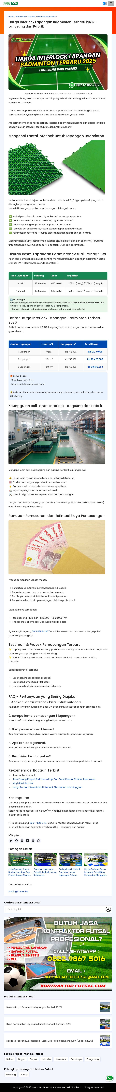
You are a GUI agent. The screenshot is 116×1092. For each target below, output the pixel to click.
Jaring (24, 1074)
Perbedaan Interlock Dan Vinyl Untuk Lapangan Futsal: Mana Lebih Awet (69, 872)
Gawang (11, 1074)
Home (11, 16)
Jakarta (46, 1059)
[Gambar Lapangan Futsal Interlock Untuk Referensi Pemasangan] (45, 859)
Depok (33, 1059)
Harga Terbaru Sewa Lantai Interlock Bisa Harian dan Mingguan (47, 787)
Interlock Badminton (46, 16)
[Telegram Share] (22, 840)
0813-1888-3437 (41, 631)
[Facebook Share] (16, 840)
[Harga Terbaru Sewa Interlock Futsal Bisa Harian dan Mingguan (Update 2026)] (96, 859)
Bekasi (9, 1059)
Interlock (32, 16)
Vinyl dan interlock (23, 783)
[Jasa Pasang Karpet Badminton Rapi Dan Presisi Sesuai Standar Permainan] (20, 859)
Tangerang (92, 1059)
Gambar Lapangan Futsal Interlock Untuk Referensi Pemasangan (45, 872)
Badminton (21, 16)
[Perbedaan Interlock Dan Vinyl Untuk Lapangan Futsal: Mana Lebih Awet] (70, 859)
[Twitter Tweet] (10, 840)
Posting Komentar (18, 891)
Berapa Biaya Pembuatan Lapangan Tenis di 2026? (34, 1007)
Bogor (21, 1059)
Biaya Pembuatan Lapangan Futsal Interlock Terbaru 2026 (38, 1024)
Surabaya (76, 1059)
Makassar (60, 1059)
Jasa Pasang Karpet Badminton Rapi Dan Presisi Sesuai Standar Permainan (54, 779)
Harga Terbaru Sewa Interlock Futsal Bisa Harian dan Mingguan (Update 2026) (95, 872)
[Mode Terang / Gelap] (105, 3)
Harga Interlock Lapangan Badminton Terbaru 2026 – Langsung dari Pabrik (52, 24)
